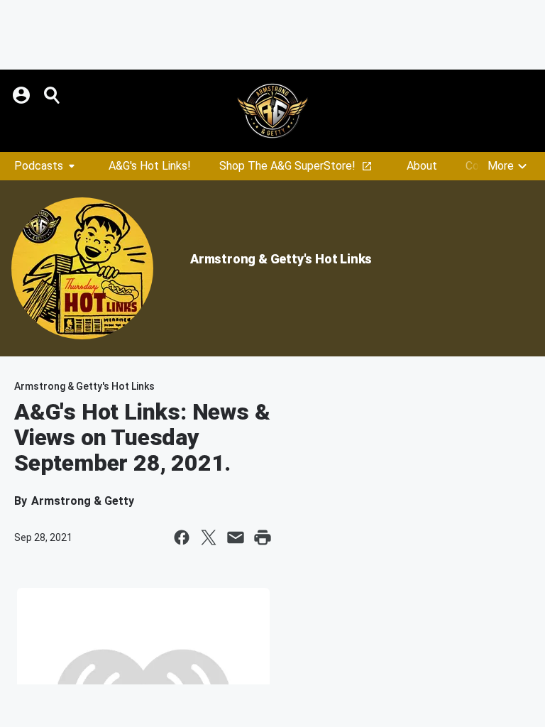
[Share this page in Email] (236, 537)
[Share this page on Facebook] (182, 537)
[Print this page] (262, 537)
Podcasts (38, 166)
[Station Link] (272, 110)
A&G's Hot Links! (150, 166)
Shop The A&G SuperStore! (287, 166)
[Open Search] (52, 95)
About (422, 166)
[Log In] (23, 95)
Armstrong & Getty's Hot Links (281, 258)
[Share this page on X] (209, 537)
